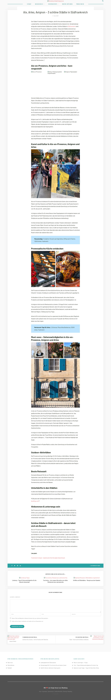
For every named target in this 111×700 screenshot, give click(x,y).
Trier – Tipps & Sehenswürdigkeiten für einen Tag (86, 665)
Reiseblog (70, 691)
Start (29, 4)
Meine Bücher (67, 4)
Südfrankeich (72, 26)
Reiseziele (39, 4)
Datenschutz (51, 691)
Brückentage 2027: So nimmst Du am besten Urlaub (53, 665)
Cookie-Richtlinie (58, 691)
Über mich (80, 4)
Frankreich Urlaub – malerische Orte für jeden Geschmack (48, 558)
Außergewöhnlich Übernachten (48, 662)
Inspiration (52, 4)
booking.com (35, 501)
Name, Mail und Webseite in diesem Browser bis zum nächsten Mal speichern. (30, 618)
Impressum (44, 691)
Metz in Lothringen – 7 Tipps (81, 662)
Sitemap (65, 691)
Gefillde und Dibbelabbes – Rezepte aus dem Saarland (86, 580)
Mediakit (10, 668)
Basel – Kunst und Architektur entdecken (79, 639)
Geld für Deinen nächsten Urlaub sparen (50, 668)
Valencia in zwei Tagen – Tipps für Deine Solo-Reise (86, 668)
